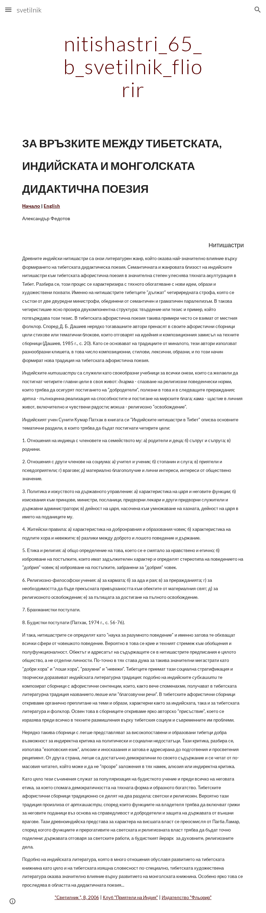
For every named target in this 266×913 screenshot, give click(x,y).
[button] (8, 9)
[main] (132, 66)
